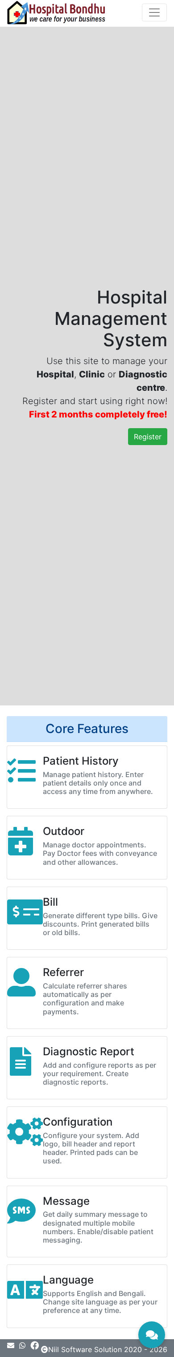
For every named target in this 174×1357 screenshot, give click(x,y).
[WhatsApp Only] (23, 1345)
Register (148, 436)
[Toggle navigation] (154, 12)
